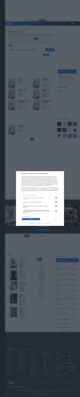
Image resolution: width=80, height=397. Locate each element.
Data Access (40, 223)
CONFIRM (31, 219)
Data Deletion (33, 223)
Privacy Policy (47, 223)
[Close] (61, 173)
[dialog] (40, 198)
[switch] (55, 198)
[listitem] (40, 195)
